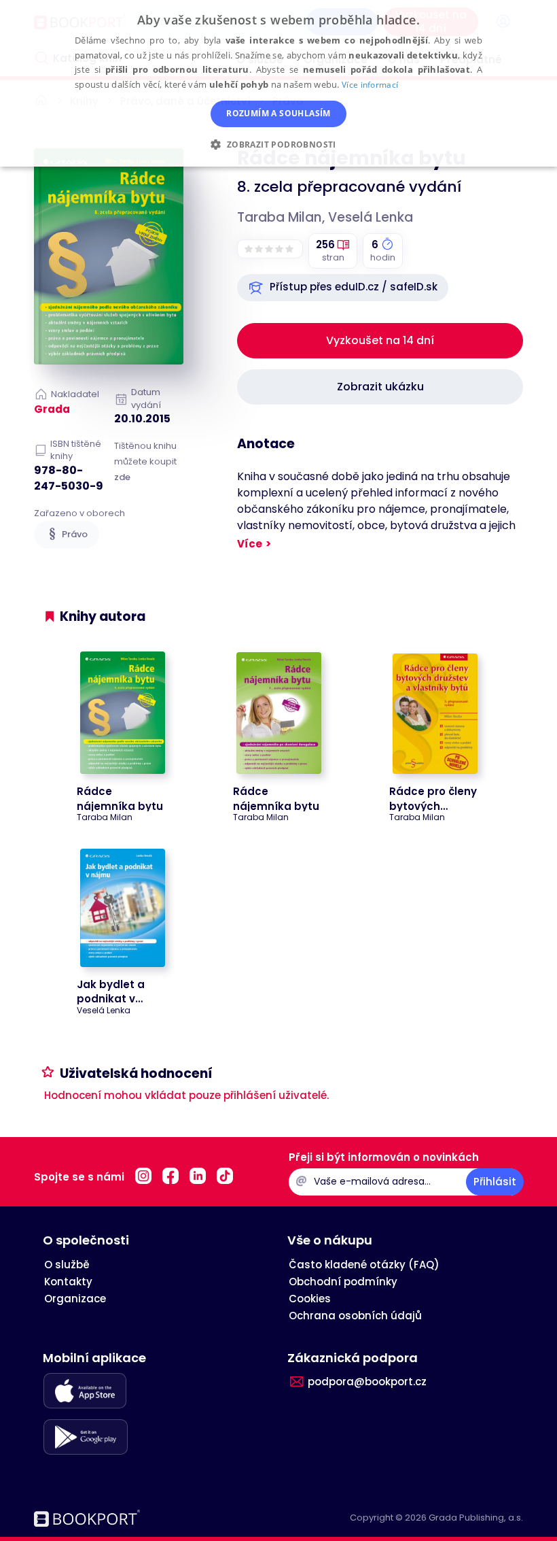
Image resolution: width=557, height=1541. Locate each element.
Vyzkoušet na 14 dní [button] (380, 340)
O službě (67, 1264)
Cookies (310, 1298)
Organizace (75, 1298)
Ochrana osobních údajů (355, 1315)
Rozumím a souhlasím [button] (278, 113)
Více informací (370, 84)
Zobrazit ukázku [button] (380, 386)
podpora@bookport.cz (367, 1381)
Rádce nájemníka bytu (120, 798)
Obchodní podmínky (343, 1281)
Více (249, 544)
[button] (342, 287)
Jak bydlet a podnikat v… (111, 991)
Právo (75, 534)
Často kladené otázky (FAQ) (364, 1264)
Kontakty (68, 1281)
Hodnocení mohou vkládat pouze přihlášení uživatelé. (186, 1095)
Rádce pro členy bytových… (433, 798)
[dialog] (278, 83)
